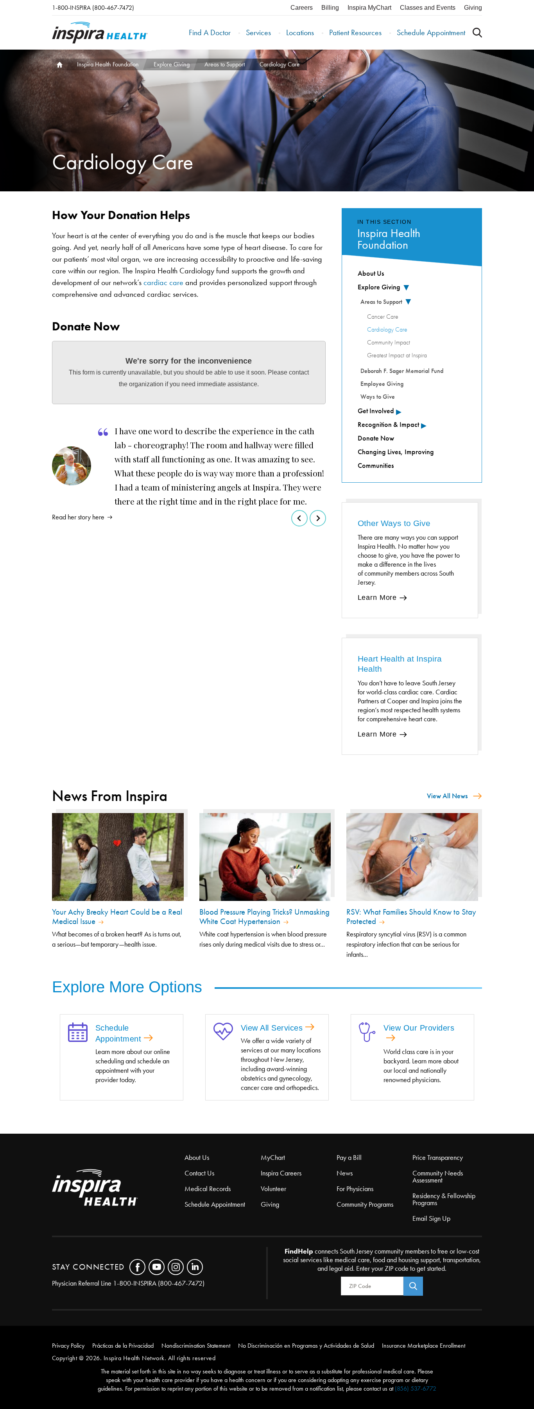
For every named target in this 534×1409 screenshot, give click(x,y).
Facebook (137, 1267)
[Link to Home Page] (118, 1188)
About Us (371, 273)
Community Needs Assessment (437, 1177)
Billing (330, 7)
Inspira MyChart (369, 7)
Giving (473, 7)
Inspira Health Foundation (108, 64)
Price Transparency (437, 1157)
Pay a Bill (349, 1157)
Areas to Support (224, 64)
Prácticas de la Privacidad (123, 1345)
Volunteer (273, 1188)
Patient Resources (355, 32)
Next (318, 518)
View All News (447, 796)
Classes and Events (427, 7)
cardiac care (163, 282)
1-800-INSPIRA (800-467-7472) (93, 7)
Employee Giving (381, 383)
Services (258, 32)
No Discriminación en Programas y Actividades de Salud (306, 1345)
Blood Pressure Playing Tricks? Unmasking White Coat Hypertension (264, 916)
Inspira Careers (281, 1173)
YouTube (157, 1267)
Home (59, 64)
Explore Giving (172, 64)
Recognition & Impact (388, 424)
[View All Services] (223, 1032)
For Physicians (355, 1188)
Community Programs (365, 1204)
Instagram (176, 1267)
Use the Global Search (477, 32)
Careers (301, 7)
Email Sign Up (431, 1218)
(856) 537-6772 (415, 1388)
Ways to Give (377, 396)
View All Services (272, 1028)
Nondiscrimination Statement (195, 1345)
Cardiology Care (387, 329)
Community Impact (388, 342)
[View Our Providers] (367, 1032)
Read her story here (78, 517)
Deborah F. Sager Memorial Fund (401, 371)
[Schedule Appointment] (78, 1032)
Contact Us (199, 1173)
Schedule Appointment (431, 32)
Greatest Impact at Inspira (397, 355)
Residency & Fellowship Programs (443, 1199)
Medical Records (208, 1188)
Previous (299, 518)
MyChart (273, 1157)
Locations (300, 32)
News (345, 1173)
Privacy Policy (68, 1345)
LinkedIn (195, 1267)
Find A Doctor (210, 32)
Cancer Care (382, 316)
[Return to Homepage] (100, 32)
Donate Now (376, 438)
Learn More (377, 597)
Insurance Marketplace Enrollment (423, 1345)
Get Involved (376, 411)
